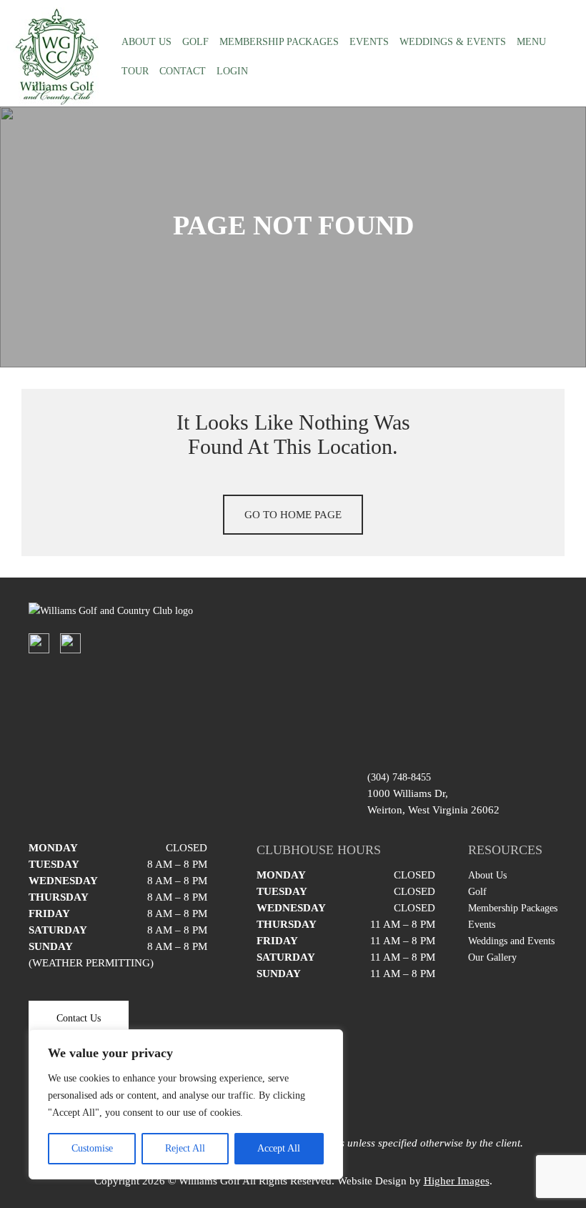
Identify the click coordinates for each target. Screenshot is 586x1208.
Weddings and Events (511, 941)
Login (232, 71)
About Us (146, 41)
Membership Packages (279, 41)
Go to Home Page (293, 514)
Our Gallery (492, 957)
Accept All (278, 1148)
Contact (182, 71)
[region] (186, 1104)
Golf (195, 41)
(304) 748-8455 (399, 777)
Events (369, 41)
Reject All (185, 1148)
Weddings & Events (452, 41)
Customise (92, 1148)
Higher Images (457, 1181)
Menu (531, 41)
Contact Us (78, 1018)
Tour (135, 71)
